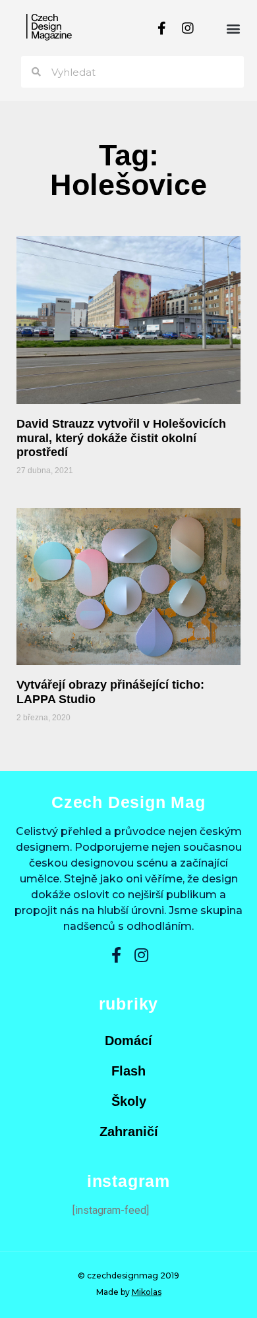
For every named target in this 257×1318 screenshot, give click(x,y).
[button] (233, 28)
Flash (128, 1071)
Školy (128, 1101)
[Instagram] (188, 28)
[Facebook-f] (161, 28)
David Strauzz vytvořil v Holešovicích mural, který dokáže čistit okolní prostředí (121, 438)
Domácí (128, 1040)
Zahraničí (129, 1131)
